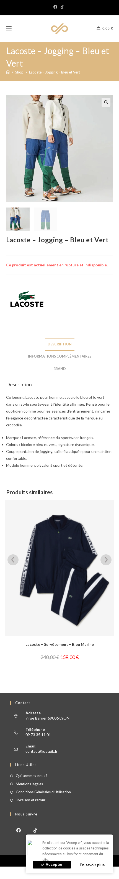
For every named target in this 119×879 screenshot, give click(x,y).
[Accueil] (8, 72)
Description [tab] (60, 344)
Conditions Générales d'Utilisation (43, 792)
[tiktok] (35, 830)
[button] (106, 102)
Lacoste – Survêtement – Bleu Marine (59, 644)
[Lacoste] (27, 299)
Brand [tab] (59, 369)
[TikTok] (62, 6)
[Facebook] (56, 6)
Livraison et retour (30, 800)
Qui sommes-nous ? (32, 775)
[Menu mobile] (9, 28)
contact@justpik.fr (41, 751)
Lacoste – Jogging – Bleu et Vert (54, 72)
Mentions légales (29, 784)
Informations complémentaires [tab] (59, 356)
